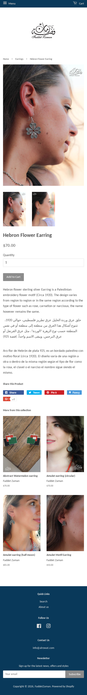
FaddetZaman (43, 686)
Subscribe (75, 674)
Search (43, 601)
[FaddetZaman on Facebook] (39, 627)
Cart (81, 3)
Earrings (19, 59)
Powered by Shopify (63, 686)
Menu (12, 3)
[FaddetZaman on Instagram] (48, 627)
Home (6, 59)
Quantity (8, 255)
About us (44, 607)
